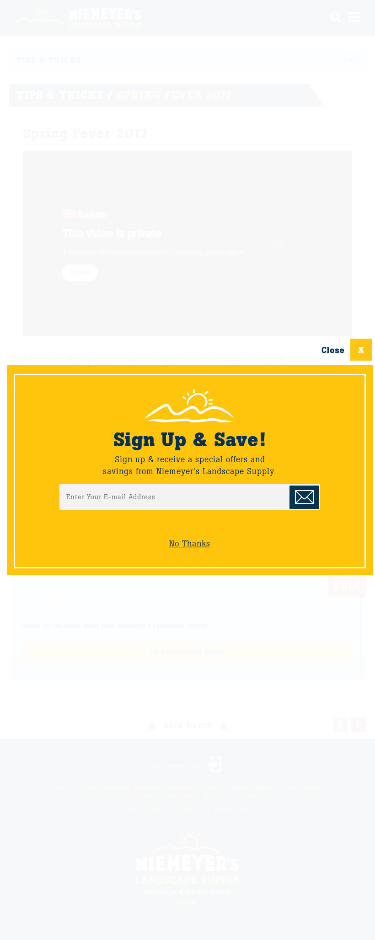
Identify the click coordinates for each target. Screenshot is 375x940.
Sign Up (304, 497)
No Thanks (189, 544)
